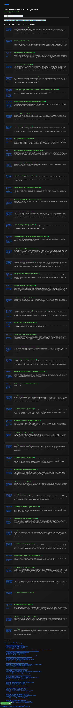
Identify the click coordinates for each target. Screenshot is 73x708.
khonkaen (10, 15)
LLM (22, 15)
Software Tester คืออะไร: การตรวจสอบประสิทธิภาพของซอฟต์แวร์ (17, 676)
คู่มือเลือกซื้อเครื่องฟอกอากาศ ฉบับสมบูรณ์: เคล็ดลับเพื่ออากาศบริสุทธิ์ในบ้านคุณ (20, 659)
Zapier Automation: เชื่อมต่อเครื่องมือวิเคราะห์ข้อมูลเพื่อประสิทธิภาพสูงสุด (19, 667)
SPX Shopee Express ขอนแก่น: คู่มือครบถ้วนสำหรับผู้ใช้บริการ (17, 663)
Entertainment (8, 20)
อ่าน (9, 703)
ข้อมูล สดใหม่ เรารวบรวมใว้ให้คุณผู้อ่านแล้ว (12, 642)
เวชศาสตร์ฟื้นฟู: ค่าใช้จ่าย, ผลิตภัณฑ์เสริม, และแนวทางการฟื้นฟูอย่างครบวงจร (19, 690)
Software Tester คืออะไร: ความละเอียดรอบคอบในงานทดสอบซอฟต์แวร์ (18, 675)
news (29, 20)
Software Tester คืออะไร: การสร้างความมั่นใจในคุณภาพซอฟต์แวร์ (18, 673)
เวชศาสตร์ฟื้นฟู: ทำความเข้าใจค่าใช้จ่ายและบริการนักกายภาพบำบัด (18, 679)
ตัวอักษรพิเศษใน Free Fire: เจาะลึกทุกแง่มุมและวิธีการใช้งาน (16, 670)
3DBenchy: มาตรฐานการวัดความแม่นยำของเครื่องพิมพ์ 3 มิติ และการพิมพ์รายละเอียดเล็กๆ (22, 655)
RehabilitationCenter (16, 15)
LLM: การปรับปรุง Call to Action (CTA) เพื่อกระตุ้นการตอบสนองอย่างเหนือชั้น (19, 648)
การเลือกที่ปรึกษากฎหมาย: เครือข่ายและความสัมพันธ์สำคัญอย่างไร (17, 697)
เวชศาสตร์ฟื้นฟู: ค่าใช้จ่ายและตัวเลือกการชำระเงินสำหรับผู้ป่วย (17, 681)
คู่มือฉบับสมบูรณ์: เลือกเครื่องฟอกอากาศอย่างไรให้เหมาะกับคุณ (17, 661)
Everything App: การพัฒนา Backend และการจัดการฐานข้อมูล (17, 669)
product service (35, 20)
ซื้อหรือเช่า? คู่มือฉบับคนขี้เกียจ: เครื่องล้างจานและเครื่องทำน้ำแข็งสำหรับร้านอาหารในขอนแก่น (22, 651)
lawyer (6, 15)
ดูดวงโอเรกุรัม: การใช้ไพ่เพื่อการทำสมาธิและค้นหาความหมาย (17, 666)
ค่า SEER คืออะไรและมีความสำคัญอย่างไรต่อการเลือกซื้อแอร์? (17, 646)
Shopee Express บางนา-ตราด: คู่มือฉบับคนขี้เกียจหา (15, 644)
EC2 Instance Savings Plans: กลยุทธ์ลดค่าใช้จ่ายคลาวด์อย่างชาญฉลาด (18, 678)
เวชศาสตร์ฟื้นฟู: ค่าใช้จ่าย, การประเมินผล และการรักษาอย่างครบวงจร (18, 687)
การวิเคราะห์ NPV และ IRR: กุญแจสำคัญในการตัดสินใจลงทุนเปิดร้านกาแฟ (19, 657)
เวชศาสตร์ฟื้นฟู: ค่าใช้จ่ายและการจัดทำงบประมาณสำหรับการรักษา (17, 693)
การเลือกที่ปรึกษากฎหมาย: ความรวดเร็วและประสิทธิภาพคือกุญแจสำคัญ (18, 691)
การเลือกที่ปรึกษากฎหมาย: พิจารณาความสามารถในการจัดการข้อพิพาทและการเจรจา (21, 695)
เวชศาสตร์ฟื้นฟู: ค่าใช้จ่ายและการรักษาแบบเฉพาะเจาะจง (16, 689)
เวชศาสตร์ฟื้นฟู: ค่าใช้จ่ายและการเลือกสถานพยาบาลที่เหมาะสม (17, 699)
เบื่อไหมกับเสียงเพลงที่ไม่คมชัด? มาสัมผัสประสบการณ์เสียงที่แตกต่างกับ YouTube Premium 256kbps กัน (24, 664)
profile (40, 20)
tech (44, 20)
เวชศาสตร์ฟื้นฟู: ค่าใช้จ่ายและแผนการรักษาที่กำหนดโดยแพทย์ (17, 696)
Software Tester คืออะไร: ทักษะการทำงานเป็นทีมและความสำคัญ (17, 672)
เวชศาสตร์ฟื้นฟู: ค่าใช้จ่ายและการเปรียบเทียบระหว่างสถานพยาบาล (17, 694)
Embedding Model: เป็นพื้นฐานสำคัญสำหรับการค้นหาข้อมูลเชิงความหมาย (19, 665)
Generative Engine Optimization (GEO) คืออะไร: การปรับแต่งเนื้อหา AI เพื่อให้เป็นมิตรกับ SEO (22, 677)
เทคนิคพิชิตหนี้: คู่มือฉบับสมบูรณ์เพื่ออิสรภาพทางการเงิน (16, 653)
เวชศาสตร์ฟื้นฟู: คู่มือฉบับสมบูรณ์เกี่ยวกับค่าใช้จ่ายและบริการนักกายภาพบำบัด (19, 702)
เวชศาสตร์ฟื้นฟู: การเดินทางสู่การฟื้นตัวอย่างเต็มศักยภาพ (16, 700)
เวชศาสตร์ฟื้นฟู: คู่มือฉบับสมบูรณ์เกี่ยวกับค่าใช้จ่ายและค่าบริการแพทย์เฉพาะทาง (20, 682)
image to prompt (20, 20)
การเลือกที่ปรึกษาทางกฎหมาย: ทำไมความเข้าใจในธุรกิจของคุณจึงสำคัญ (18, 701)
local (26, 20)
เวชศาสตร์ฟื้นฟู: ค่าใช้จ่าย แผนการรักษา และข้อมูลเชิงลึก (16, 684)
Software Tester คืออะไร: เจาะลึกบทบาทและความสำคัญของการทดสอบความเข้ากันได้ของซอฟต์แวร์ (23, 671)
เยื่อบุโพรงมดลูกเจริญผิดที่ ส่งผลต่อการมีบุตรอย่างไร (15, 645)
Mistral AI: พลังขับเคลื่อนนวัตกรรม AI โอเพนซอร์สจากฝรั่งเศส (16, 654)
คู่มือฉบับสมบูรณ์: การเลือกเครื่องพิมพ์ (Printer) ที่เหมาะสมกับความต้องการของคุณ (20, 660)
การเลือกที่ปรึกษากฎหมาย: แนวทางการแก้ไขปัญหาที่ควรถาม (16, 688)
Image (14, 20)
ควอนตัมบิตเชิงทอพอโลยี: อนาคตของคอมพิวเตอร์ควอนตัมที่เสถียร (17, 652)
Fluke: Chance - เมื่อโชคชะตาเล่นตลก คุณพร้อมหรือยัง (15, 647)
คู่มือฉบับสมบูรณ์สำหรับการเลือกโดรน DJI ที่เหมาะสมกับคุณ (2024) (17, 658)
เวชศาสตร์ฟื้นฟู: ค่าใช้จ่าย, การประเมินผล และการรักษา (15, 683)
